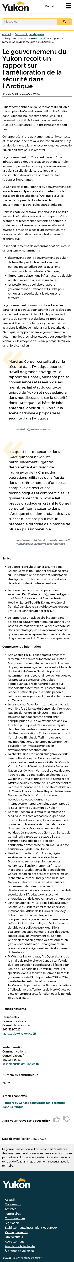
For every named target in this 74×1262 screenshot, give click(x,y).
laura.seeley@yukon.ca (17, 1033)
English (50, 6)
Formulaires (13, 1213)
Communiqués (15, 1218)
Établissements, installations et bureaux (31, 1227)
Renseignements (16, 1232)
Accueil (6, 34)
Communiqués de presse (29, 34)
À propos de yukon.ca (19, 1251)
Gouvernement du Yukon (27, 1257)
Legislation (12, 1223)
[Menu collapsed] (68, 6)
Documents (13, 1204)
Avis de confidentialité (20, 1246)
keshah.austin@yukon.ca (18, 1064)
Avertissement (14, 1241)
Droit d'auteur (14, 1237)
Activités (10, 1209)
